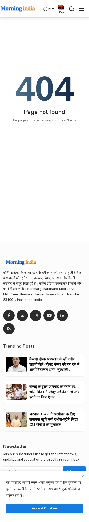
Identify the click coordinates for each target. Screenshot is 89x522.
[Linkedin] (62, 315)
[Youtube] (49, 315)
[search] (72, 9)
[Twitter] (22, 315)
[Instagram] (35, 315)
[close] (83, 476)
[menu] (82, 9)
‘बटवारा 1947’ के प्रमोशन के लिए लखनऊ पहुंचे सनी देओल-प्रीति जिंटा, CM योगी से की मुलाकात (53, 419)
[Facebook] (9, 315)
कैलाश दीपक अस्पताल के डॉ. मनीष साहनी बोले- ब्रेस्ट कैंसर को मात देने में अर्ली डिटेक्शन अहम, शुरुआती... (54, 364)
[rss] (9, 328)
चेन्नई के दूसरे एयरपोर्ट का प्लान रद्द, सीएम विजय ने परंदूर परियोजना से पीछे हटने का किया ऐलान (54, 391)
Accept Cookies (45, 508)
